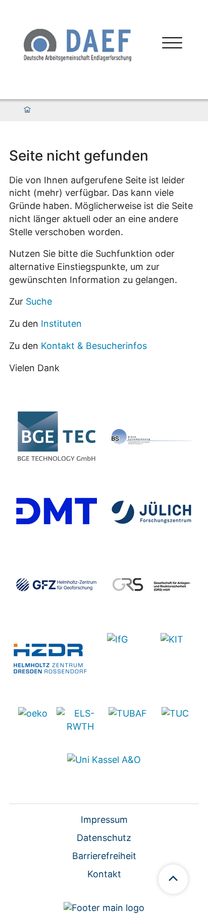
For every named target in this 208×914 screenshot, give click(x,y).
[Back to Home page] (76, 44)
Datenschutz (104, 837)
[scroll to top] (173, 879)
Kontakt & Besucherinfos (94, 345)
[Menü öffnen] (172, 44)
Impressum (104, 819)
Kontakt (104, 874)
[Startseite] (27, 110)
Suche (39, 301)
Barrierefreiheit (104, 856)
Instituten (61, 323)
